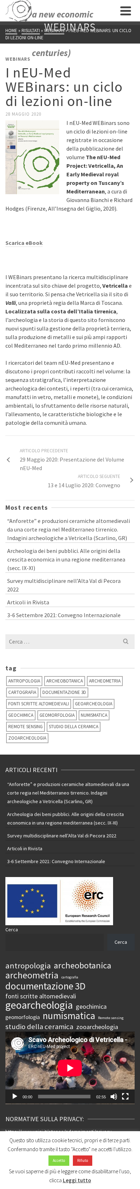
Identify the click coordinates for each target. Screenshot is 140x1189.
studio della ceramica (73, 727)
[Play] (14, 1096)
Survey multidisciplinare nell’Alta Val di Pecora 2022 (64, 585)
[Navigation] (126, 10)
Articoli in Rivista (28, 602)
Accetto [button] (59, 1160)
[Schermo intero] (125, 1096)
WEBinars (18, 59)
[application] (70, 1068)
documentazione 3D (64, 692)
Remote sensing (25, 727)
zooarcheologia (27, 738)
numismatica (94, 715)
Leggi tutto (77, 1180)
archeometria (105, 681)
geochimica (20, 715)
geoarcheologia (93, 704)
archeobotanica (64, 681)
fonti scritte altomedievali (38, 704)
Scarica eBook (24, 242)
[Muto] (113, 1096)
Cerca (11, 929)
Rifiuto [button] (82, 1160)
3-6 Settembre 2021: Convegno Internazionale (64, 615)
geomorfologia (57, 715)
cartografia (22, 692)
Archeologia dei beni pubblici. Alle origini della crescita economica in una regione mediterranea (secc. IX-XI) (66, 559)
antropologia (24, 681)
